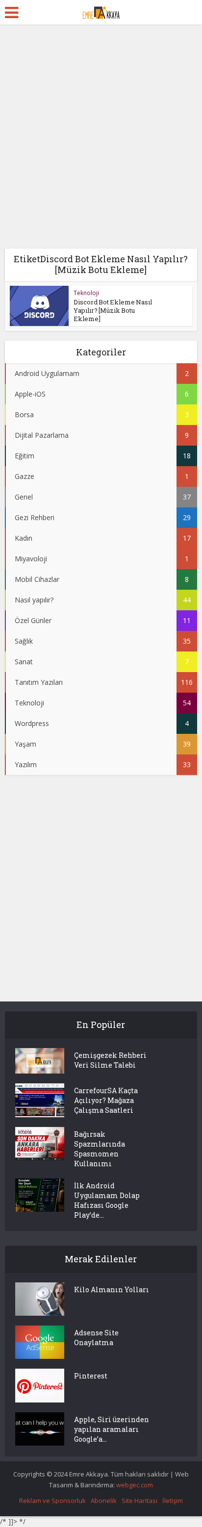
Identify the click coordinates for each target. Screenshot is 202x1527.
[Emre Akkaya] (101, 11)
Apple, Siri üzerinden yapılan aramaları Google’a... (111, 1429)
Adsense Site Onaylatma (96, 1337)
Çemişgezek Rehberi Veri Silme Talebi (110, 1060)
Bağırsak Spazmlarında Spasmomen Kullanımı (99, 1148)
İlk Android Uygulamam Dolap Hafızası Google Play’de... (107, 1200)
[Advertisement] (101, 140)
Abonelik (104, 1500)
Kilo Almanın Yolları (111, 1289)
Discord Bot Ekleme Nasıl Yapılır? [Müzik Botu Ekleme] (113, 310)
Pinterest (90, 1375)
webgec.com (134, 1484)
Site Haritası (139, 1500)
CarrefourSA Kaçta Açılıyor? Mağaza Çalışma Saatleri (106, 1100)
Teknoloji (86, 293)
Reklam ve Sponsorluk (52, 1500)
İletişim (172, 1500)
